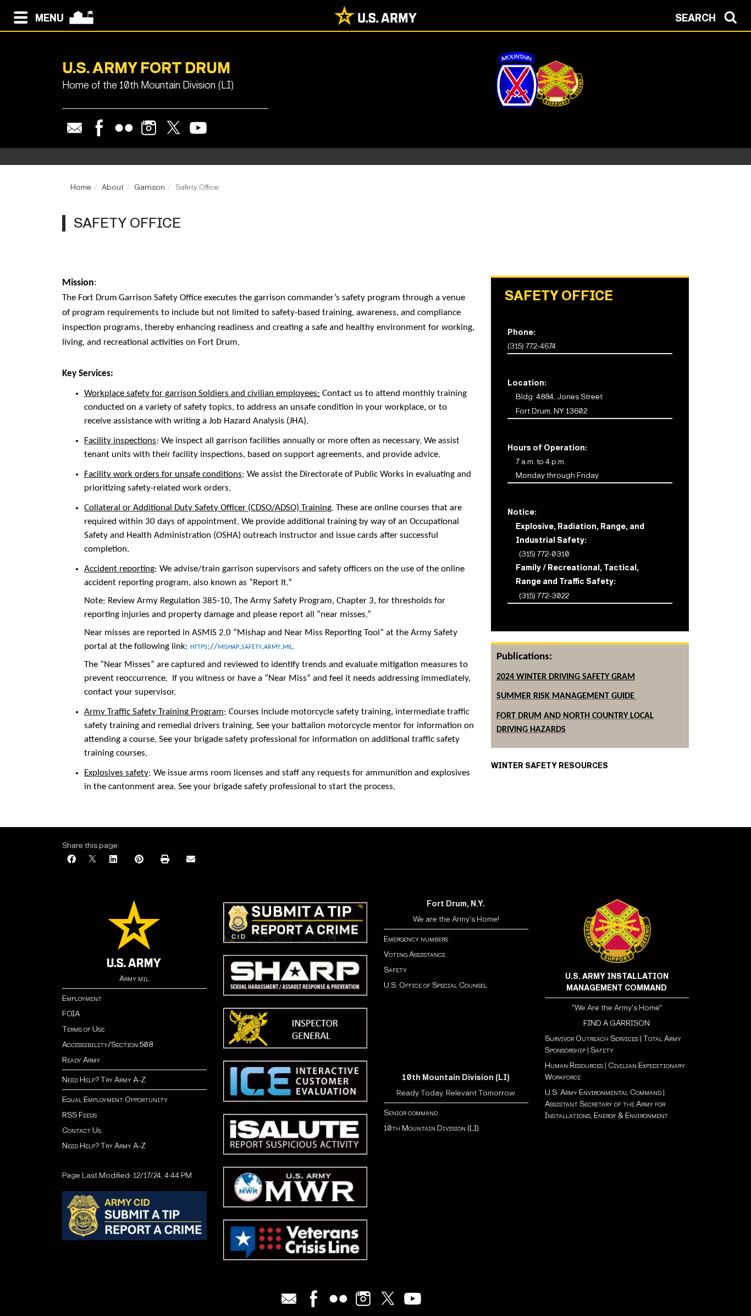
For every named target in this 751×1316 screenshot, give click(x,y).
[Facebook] (99, 127)
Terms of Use (83, 1029)
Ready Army (81, 1060)
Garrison (149, 187)
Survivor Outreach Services (591, 1038)
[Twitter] (173, 127)
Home (80, 187)
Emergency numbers (416, 939)
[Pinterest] (139, 860)
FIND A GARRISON (616, 1023)
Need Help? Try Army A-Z (104, 1079)
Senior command (411, 1112)
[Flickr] (124, 127)
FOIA (71, 1013)
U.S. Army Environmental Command (603, 1092)
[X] (92, 860)
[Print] (165, 860)
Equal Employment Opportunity (115, 1099)
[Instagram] (148, 127)
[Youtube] (198, 127)
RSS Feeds (79, 1115)
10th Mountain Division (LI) (431, 1128)
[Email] (74, 127)
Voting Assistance (414, 954)
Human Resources (574, 1065)
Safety (395, 969)
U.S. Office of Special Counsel (435, 985)
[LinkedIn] (113, 860)
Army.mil (134, 978)
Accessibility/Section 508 (107, 1044)
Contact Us (81, 1130)
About (113, 187)
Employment (82, 998)
